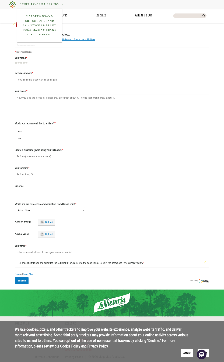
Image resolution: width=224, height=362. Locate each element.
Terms (17, 274)
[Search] (203, 16)
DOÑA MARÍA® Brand (40, 30)
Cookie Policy (70, 346)
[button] (40, 4)
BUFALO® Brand (40, 34)
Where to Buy (144, 15)
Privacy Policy (28, 274)
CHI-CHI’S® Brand (39, 20)
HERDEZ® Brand (39, 16)
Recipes (101, 15)
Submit (22, 280)
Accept (187, 352)
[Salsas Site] (12, 4)
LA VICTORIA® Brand (40, 25)
